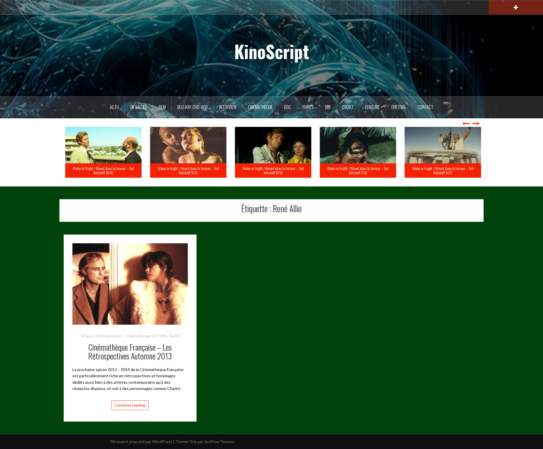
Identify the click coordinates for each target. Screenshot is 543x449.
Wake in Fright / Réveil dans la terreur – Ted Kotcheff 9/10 (271, 170)
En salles (138, 107)
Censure (372, 107)
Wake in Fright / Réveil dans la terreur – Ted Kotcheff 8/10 (356, 170)
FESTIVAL (160, 336)
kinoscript (113, 336)
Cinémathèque (260, 107)
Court (348, 107)
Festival (398, 107)
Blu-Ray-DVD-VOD (192, 107)
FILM (162, 107)
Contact (425, 107)
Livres (308, 107)
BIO (328, 107)
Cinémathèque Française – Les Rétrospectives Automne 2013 (130, 351)
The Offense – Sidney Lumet (118, 172)
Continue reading (130, 405)
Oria (193, 441)
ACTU (114, 107)
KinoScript (271, 51)
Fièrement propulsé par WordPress (141, 441)
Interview (227, 107)
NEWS (174, 336)
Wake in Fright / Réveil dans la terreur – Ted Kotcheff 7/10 (441, 170)
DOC (287, 107)
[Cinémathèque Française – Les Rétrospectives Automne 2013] (130, 283)
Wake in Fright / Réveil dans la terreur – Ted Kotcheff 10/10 (186, 170)
